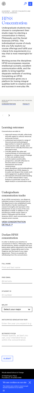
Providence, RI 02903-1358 (11, 377)
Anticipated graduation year (14, 319)
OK (4, 390)
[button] (4, 115)
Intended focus (9, 333)
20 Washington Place (9, 376)
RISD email (6, 277)
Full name (6, 263)
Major (4, 305)
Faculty (26, 104)
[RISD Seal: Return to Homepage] (4, 5)
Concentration (9, 104)
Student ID (6, 291)
